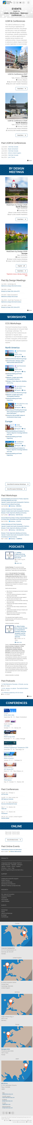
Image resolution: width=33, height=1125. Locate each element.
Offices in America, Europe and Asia (10, 885)
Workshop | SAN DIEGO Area (17, 530)
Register (20, 266)
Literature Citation (6, 896)
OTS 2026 (7, 726)
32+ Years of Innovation (7, 894)
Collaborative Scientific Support (9, 878)
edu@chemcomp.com (7, 1101)
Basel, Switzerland (13, 149)
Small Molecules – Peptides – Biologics (11, 864)
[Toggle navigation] (28, 2)
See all (16, 484)
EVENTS (3, 905)
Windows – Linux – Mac (7, 868)
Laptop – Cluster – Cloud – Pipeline (10, 866)
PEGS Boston (8, 780)
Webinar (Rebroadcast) (15, 851)
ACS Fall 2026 (4, 794)
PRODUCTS (4, 858)
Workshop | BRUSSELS (15, 506)
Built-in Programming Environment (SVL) (12, 870)
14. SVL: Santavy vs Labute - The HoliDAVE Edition (14, 688)
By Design (4, 915)
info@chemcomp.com (7, 1107)
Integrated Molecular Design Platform (11, 863)
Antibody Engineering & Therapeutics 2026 (16, 747)
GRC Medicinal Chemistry (7, 799)
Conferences (4, 917)
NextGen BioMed (5, 818)
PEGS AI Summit (9, 758)
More (30, 160)
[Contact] (23, 2)
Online (3, 911)
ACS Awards (4, 899)
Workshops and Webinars (8, 884)
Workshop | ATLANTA (15, 521)
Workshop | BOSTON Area (16, 514)
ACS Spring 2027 (9, 769)
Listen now (19, 563)
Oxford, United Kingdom (14, 153)
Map (24, 356)
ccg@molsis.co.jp (6, 1104)
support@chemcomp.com (8, 1097)
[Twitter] (14, 2)
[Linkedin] (17, 2)
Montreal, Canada (13, 146)
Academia (4, 897)
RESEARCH (4, 889)
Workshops (4, 910)
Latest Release (5, 901)
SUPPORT (4, 874)
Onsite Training (5, 880)
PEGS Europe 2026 (9, 737)
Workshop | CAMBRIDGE (16, 538)
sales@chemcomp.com (7, 1094)
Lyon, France (11, 157)
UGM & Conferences (6, 882)
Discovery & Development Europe (9, 804)
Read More (20, 88)
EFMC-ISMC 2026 (9, 715)
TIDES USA (3, 808)
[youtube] (20, 2)
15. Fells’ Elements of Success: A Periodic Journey (14, 684)
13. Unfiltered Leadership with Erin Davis (12, 692)
